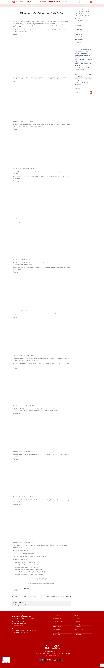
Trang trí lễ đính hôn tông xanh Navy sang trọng (83, 60)
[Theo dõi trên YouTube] (50, 660)
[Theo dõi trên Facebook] (40, 660)
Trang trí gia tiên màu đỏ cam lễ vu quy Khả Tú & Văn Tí (83, 64)
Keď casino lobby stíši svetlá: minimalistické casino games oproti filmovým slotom (82, 55)
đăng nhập (19, 605)
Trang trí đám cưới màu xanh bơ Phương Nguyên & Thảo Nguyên (83, 68)
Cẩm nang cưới (78, 31)
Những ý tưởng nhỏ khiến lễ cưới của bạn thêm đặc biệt (25, 596)
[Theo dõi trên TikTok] (45, 660)
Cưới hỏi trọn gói (78, 34)
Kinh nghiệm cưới (41, 11)
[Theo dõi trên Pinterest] (47, 660)
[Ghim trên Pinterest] (44, 579)
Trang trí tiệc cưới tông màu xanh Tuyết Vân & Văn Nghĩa (83, 75)
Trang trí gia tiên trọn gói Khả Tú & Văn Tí (83, 72)
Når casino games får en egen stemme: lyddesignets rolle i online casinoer (83, 50)
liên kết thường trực (51, 583)
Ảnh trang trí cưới (78, 29)
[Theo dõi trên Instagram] (43, 660)
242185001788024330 (80, 47)
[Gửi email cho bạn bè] (41, 579)
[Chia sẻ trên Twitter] (39, 579)
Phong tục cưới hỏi (79, 39)
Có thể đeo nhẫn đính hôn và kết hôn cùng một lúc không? (83, 83)
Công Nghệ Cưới (46, 17)
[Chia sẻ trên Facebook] (37, 579)
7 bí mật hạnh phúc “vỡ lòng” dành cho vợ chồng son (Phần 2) (56, 596)
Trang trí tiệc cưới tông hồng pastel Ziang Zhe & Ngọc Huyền (83, 79)
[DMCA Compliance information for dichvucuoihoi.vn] (58, 659)
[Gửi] (91, 2)
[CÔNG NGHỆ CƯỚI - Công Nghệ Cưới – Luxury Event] (18, 2)
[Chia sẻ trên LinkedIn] (46, 579)
